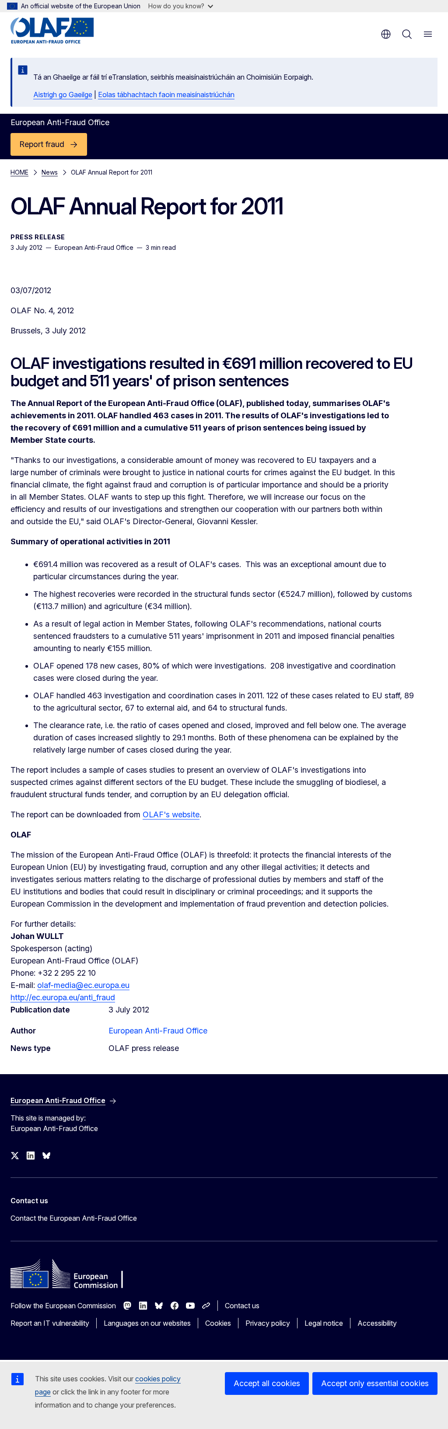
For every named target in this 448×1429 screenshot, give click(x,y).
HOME (19, 172)
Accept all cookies (267, 1383)
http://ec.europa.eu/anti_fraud (62, 997)
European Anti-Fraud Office (157, 1030)
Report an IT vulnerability (49, 1323)
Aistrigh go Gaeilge (62, 94)
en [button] (386, 34)
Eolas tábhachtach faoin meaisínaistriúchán (166, 94)
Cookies (218, 1323)
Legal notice (323, 1323)
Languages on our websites (147, 1323)
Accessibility (377, 1323)
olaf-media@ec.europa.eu (83, 985)
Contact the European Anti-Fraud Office (73, 1218)
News (50, 172)
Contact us (242, 1305)
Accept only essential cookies (375, 1383)
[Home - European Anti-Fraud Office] (63, 31)
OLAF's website (171, 814)
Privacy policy (267, 1323)
